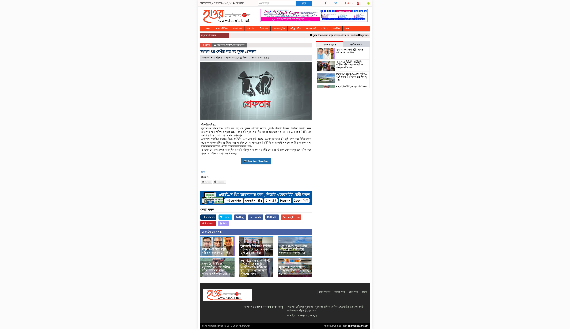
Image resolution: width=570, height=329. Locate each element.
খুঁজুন (304, 3)
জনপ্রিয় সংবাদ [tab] (356, 44)
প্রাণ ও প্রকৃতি (279, 28)
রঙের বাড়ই (311, 28)
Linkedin (257, 217)
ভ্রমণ (347, 28)
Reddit (273, 217)
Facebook (209, 217)
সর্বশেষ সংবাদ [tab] (329, 44)
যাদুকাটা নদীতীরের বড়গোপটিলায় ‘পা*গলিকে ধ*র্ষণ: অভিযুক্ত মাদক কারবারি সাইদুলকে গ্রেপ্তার (216, 269)
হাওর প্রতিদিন (222, 28)
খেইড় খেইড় (295, 28)
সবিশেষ (250, 28)
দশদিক (336, 28)
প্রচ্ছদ (207, 28)
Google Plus (293, 217)
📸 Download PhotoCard (256, 161)
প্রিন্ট (203, 172)
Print (225, 223)
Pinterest (209, 223)
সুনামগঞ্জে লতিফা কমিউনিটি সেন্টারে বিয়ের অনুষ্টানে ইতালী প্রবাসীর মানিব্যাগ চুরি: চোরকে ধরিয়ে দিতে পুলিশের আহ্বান (255, 267)
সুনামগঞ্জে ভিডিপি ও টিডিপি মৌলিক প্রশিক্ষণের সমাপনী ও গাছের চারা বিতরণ (255, 249)
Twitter (226, 217)
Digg (241, 217)
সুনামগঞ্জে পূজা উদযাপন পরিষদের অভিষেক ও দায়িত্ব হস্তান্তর (294, 270)
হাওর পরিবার (324, 292)
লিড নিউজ (221, 44)
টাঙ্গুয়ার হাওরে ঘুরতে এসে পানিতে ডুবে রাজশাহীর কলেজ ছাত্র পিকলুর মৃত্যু (293, 249)
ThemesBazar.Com (358, 326)
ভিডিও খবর (340, 292)
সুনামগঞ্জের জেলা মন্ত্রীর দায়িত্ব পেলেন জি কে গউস (326, 35)
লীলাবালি (264, 28)
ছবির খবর (353, 292)
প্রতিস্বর (325, 28)
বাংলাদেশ (237, 28)
